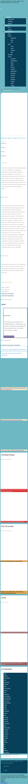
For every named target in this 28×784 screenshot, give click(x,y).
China (12, 46)
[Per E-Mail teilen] (4, 342)
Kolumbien (6, 711)
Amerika (10, 36)
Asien (9, 44)
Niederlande (14, 71)
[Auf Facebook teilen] (2, 342)
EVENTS (7, 25)
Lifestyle (10, 30)
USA (12, 42)
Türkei (12, 83)
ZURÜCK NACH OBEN (7, 763)
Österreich (13, 73)
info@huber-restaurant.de (7, 293)
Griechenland (14, 61)
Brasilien (5, 684)
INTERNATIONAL (9, 32)
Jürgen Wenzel (7, 315)
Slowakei (13, 79)
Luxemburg (6, 723)
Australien (10, 54)
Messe (9, 27)
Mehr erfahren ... (4, 782)
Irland (12, 63)
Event (4, 692)
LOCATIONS (8, 17)
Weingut (10, 23)
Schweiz (13, 77)
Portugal (13, 75)
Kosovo (12, 67)
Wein (4, 748)
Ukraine (12, 85)
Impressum (6, 766)
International (17, 345)
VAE (12, 52)
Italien (12, 65)
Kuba (12, 40)
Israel (12, 48)
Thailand (13, 50)
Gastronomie (11, 19)
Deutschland (4, 345)
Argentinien (13, 38)
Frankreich (13, 59)
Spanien (12, 81)
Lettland (13, 69)
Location (5, 721)
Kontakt (5, 770)
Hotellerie (10, 21)
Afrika (9, 34)
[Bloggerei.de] (3, 759)
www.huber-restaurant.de (7, 295)
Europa (9, 56)
